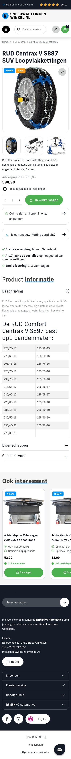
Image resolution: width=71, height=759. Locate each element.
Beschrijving (12, 291)
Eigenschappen (15, 445)
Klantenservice (16, 685)
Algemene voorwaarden (35, 752)
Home (5, 42)
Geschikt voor (14, 455)
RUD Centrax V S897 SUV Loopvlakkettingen (35, 42)
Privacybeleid (35, 744)
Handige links (15, 695)
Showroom (13, 675)
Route (14, 662)
